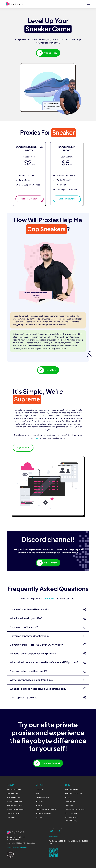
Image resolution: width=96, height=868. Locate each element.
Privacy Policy (11, 843)
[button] (77, 817)
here (38, 438)
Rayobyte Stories (71, 789)
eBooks (39, 817)
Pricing (67, 797)
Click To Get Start (29, 199)
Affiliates (39, 805)
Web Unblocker (13, 793)
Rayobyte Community (73, 793)
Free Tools (11, 817)
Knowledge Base (42, 797)
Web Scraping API (13, 813)
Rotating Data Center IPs (16, 809)
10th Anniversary (71, 820)
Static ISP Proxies (13, 797)
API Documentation (43, 813)
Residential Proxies (14, 789)
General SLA (31, 843)
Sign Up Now (23, 447)
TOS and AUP (21, 843)
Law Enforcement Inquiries (75, 809)
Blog (37, 793)
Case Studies (70, 801)
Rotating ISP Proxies (14, 801)
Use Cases (69, 805)
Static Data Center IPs (15, 805)
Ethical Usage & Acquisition (46, 809)
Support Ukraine (71, 813)
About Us (39, 801)
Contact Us (40, 789)
